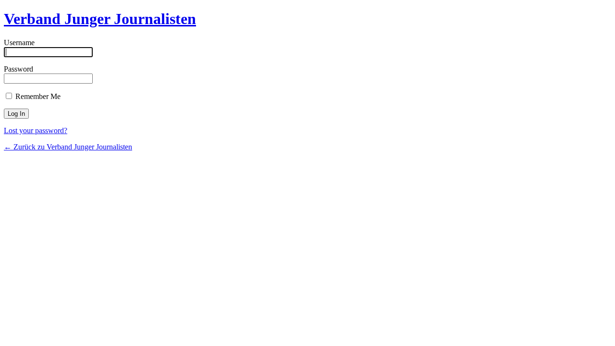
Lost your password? (35, 130)
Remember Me (37, 96)
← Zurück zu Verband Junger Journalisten (68, 147)
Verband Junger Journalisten (100, 18)
